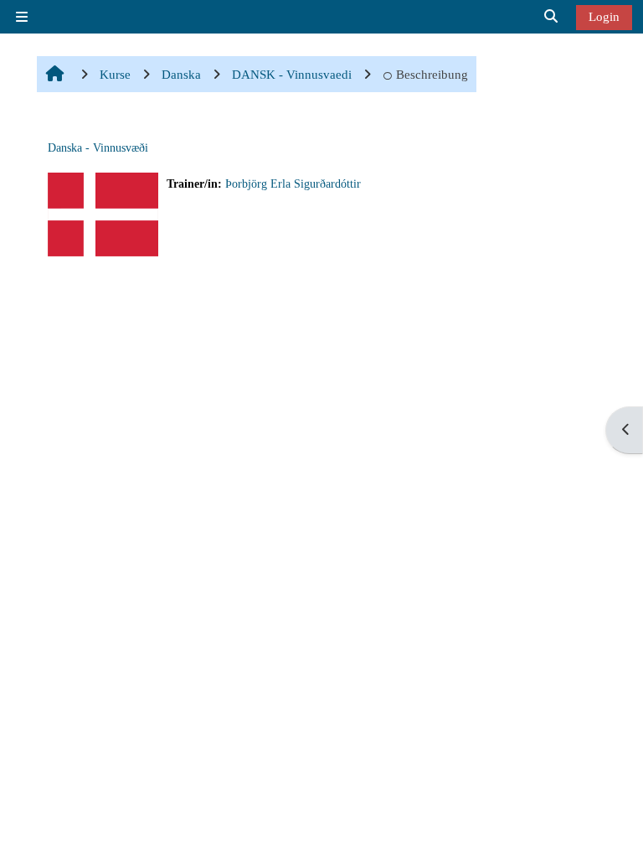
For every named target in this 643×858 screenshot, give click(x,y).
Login (604, 16)
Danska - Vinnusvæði (98, 148)
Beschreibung (432, 74)
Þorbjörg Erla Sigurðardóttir (293, 184)
